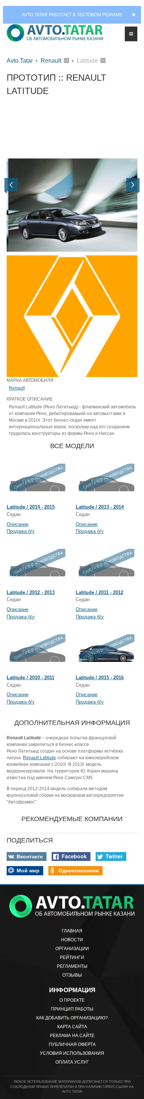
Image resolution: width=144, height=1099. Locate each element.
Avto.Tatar (20, 60)
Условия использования (72, 1053)
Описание (17, 524)
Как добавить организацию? (72, 1017)
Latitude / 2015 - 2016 (100, 677)
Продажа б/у (21, 531)
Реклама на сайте (72, 1035)
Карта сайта (72, 1026)
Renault (51, 60)
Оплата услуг (72, 1062)
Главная (72, 931)
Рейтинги (72, 957)
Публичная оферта (72, 1044)
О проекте (72, 1000)
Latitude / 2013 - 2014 (100, 507)
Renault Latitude (39, 757)
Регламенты (72, 966)
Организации (72, 948)
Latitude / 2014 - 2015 (31, 507)
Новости (72, 939)
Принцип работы (72, 1009)
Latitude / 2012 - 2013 (31, 592)
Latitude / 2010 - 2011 (30, 677)
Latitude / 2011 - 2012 (99, 592)
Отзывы (72, 975)
